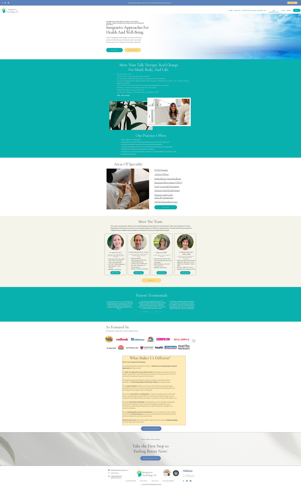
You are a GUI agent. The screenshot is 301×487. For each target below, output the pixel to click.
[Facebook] (2, 3)
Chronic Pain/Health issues (167, 190)
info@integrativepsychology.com (160, 2)
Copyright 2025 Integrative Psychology (151, 484)
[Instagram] (8, 3)
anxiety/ (158, 174)
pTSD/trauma (161, 170)
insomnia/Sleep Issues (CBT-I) (168, 182)
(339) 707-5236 (145, 2)
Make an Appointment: (134, 2)
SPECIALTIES (246, 10)
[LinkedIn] (5, 3)
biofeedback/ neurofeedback (167, 178)
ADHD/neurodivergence (166, 201)
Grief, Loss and (161, 186)
